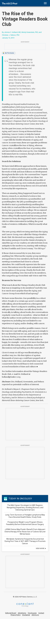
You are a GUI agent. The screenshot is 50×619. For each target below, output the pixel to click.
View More (40, 548)
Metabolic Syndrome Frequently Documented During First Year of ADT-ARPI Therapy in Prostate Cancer (25, 541)
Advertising (22, 613)
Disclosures (32, 613)
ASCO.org (35, 615)
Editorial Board (10, 613)
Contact (41, 613)
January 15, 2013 (8, 38)
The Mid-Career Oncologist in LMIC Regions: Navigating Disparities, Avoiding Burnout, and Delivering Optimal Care (25, 507)
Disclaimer (26, 615)
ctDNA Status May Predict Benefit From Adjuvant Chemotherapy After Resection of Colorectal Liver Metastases (25, 531)
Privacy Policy (16, 615)
